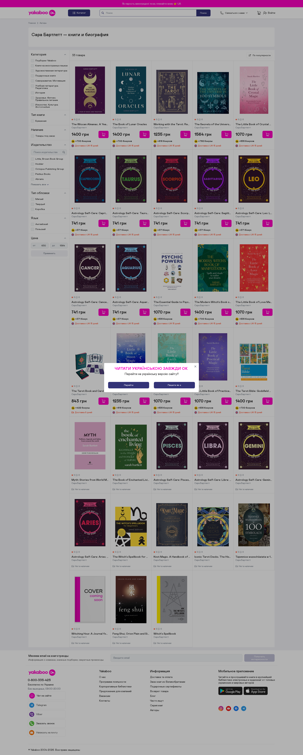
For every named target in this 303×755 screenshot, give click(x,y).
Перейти (128, 385)
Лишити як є (174, 385)
